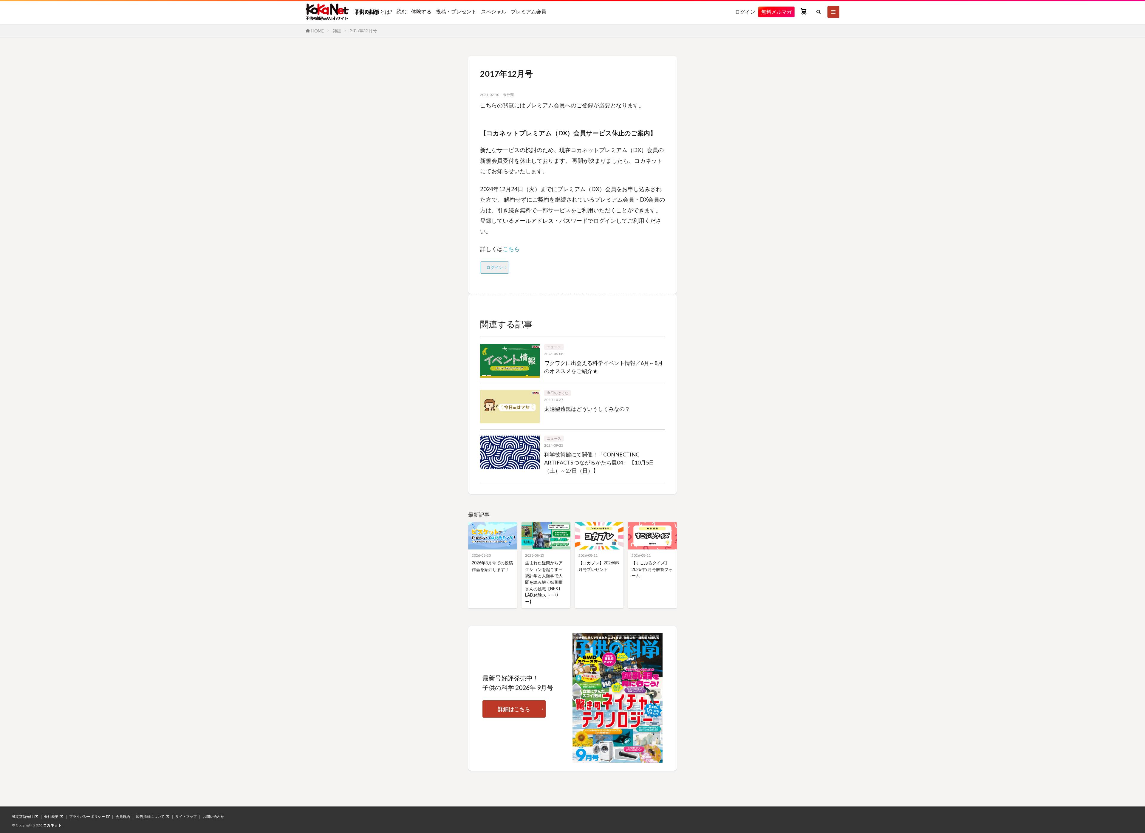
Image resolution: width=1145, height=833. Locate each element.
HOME (317, 30)
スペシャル (493, 11)
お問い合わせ (213, 816)
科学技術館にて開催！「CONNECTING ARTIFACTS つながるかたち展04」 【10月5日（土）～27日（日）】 (599, 462)
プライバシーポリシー (87, 816)
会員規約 (123, 816)
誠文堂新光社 (22, 816)
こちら (511, 248)
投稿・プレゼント (456, 11)
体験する (421, 11)
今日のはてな (557, 393)
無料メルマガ (776, 12)
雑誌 (337, 30)
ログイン (745, 12)
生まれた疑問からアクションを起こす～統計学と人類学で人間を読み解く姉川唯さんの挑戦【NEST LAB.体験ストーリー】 (544, 582)
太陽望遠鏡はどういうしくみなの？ (587, 408)
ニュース (554, 347)
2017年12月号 (363, 30)
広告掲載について (150, 816)
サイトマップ (186, 816)
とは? (385, 11)
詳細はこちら (514, 709)
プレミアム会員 (528, 11)
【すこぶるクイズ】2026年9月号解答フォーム (652, 569)
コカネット (52, 825)
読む (402, 11)
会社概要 (51, 816)
